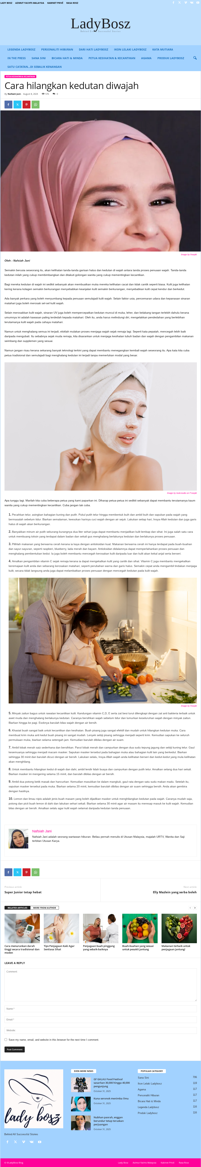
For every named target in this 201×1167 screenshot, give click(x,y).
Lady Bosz (6, 2)
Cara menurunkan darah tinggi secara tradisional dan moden (22, 949)
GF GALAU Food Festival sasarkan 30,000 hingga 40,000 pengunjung (112, 1082)
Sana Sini (39, 58)
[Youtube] (198, 3)
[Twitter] (179, 3)
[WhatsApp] (35, 104)
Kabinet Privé (55, 2)
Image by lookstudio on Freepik (182, 493)
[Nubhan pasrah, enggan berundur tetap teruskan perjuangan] (81, 1123)
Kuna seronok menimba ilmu (111, 1098)
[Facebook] (173, 3)
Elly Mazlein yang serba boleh (175, 892)
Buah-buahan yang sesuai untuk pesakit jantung (138, 947)
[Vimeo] (185, 3)
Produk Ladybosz (170, 58)
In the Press (16, 58)
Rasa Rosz (72, 2)
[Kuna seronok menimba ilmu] (81, 1104)
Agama (146, 58)
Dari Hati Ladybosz (93, 49)
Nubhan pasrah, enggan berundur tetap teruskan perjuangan (109, 1121)
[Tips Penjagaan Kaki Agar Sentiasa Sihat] (61, 928)
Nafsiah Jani (14, 93)
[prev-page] (190, 908)
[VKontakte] (191, 3)
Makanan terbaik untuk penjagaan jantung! (176, 947)
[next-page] (195, 908)
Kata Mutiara (162, 49)
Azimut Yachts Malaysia (29, 2)
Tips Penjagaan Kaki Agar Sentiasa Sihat (59, 947)
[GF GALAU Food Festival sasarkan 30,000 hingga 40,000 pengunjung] (81, 1084)
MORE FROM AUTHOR (44, 907)
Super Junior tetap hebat (23, 892)
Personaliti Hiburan (57, 49)
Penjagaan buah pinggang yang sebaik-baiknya (99, 947)
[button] (195, 58)
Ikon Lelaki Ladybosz (130, 49)
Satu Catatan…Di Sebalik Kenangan (34, 67)
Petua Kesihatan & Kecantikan (112, 58)
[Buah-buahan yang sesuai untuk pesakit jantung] (140, 928)
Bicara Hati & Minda (67, 58)
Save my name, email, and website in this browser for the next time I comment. (54, 1039)
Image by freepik (189, 254)
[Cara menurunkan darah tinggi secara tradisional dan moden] (22, 928)
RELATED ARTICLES (17, 907)
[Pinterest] (26, 104)
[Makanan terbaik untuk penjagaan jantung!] (179, 928)
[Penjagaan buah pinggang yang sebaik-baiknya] (100, 928)
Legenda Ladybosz (21, 49)
